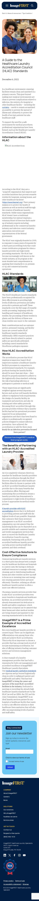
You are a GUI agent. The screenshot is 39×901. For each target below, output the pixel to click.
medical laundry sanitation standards (21, 671)
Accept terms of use (16, 761)
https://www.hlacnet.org (12, 202)
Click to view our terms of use (18, 757)
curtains (5, 107)
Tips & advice (27, 13)
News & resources (14, 13)
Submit (10, 767)
